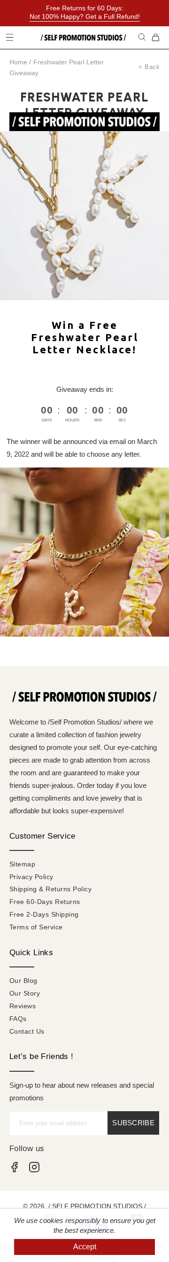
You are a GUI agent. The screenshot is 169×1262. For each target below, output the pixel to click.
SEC (122, 420)
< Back (149, 66)
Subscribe (133, 1123)
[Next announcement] (161, 13)
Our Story (24, 993)
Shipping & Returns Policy (50, 889)
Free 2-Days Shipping (44, 914)
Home (18, 62)
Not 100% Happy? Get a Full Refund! (85, 16)
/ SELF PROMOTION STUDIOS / (97, 1206)
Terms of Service (36, 927)
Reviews (22, 1006)
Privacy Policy (31, 876)
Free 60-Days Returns (44, 901)
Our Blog (23, 980)
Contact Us (27, 1031)
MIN (98, 420)
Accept (84, 1247)
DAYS (47, 420)
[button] (142, 37)
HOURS (72, 420)
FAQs (18, 1018)
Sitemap (22, 864)
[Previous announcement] (7, 13)
